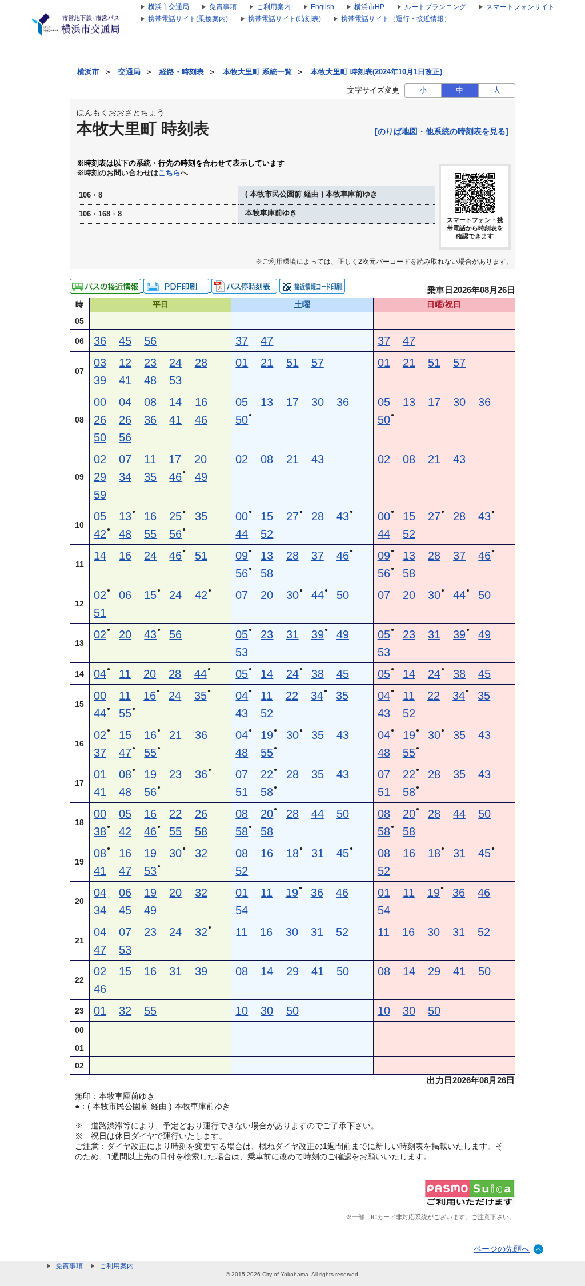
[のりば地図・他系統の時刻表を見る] (441, 131)
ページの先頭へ (502, 1248)
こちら (169, 173)
